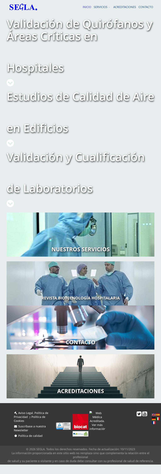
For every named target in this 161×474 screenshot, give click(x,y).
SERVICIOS (100, 7)
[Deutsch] (154, 418)
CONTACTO (146, 7)
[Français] (154, 422)
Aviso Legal (25, 413)
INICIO (87, 7)
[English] (154, 414)
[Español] (158, 414)
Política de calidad (29, 436)
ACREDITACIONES (124, 7)
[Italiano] (158, 418)
